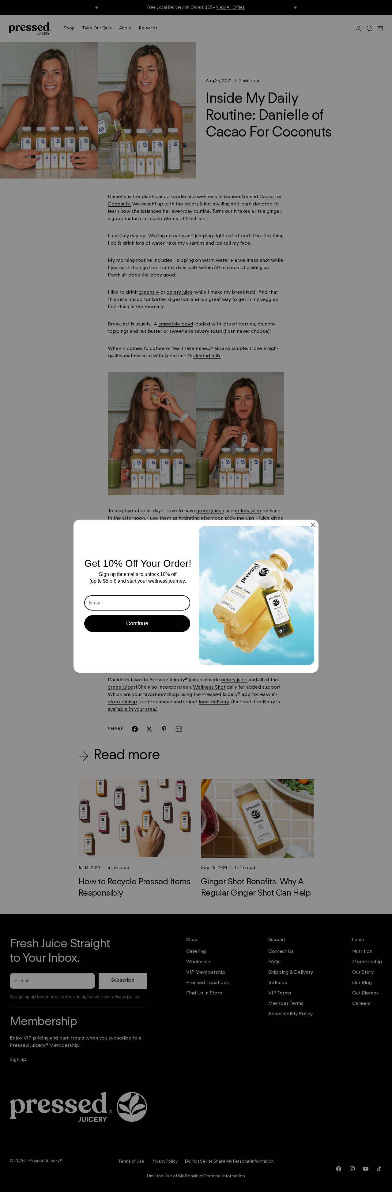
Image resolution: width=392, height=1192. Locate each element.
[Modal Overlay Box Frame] (196, 596)
